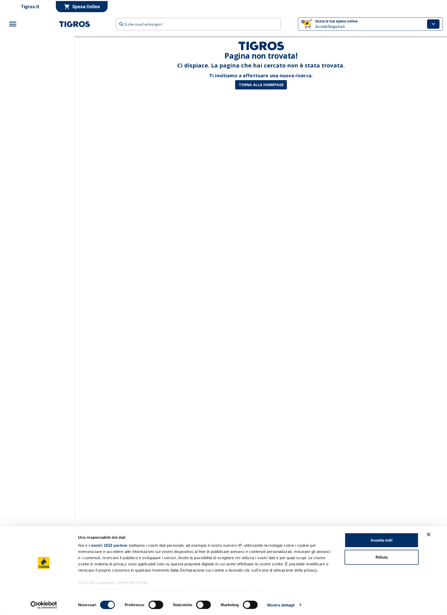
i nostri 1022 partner (108, 545)
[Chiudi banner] (428, 534)
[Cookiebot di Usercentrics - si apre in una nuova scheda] (43, 605)
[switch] (155, 605)
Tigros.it (30, 6)
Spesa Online (86, 6)
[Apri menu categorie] (13, 24)
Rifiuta (382, 557)
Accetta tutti (381, 540)
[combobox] (198, 24)
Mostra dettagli (281, 605)
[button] (370, 24)
